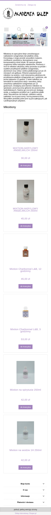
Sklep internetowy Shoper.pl (25, 513)
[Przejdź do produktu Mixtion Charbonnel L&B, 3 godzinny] (25, 312)
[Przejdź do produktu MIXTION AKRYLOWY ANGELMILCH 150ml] (25, 130)
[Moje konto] (32, 29)
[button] (6, 29)
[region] (25, 39)
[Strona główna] (25, 14)
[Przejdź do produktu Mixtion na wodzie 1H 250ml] (25, 432)
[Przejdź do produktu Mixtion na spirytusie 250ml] (25, 372)
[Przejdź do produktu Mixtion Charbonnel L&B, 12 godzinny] (25, 251)
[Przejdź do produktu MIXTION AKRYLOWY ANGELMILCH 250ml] (25, 191)
